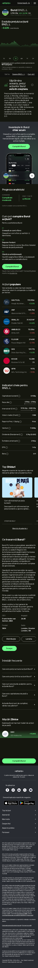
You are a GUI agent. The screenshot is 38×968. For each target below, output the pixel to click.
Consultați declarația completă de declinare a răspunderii (17, 915)
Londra (29, 639)
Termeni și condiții (26, 925)
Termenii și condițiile (22, 913)
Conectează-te (23, 3)
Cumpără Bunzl (19, 146)
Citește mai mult (9, 521)
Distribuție (11, 639)
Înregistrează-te (6, 63)
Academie (13, 273)
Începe (9, 648)
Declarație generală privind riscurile (11, 925)
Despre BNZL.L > (18, 74)
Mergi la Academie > (20, 528)
